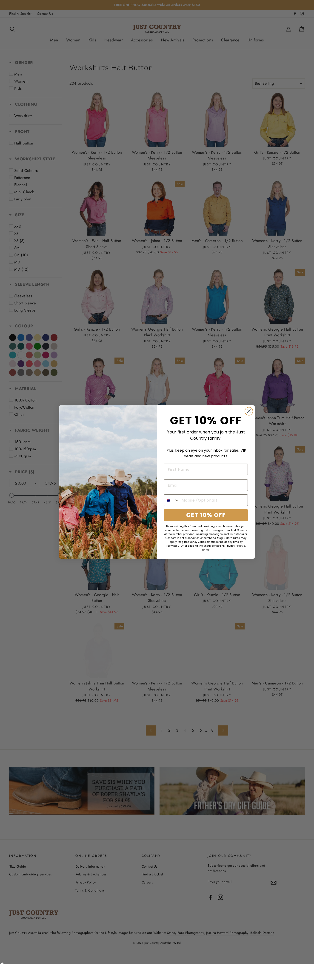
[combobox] (171, 500)
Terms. (206, 549)
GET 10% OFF (206, 515)
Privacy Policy (234, 546)
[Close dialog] (249, 411)
